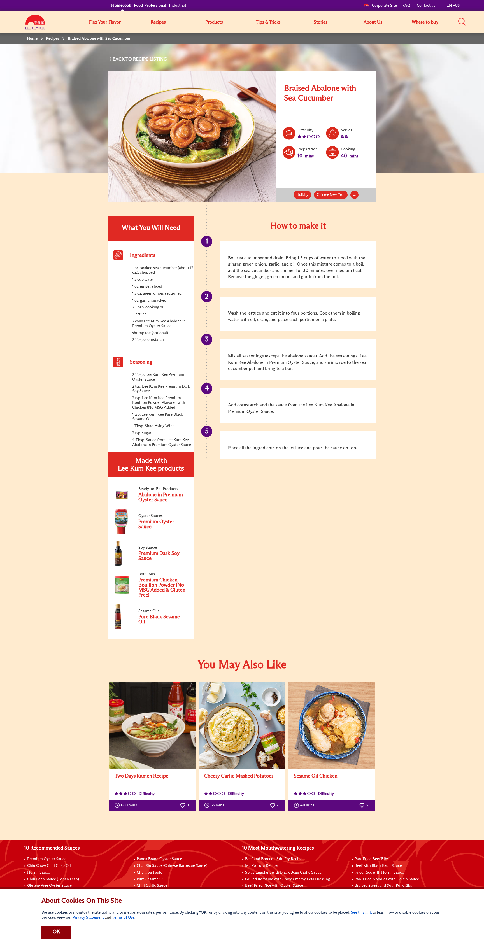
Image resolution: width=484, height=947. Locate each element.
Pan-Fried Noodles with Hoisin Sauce (387, 879)
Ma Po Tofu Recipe (261, 866)
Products (214, 22)
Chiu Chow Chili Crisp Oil (49, 866)
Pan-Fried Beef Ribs (372, 859)
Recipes (158, 22)
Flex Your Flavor (105, 22)
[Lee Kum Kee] (35, 25)
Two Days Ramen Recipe (141, 776)
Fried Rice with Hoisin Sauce (379, 872)
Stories (320, 22)
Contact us (426, 6)
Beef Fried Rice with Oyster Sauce (274, 886)
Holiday (302, 195)
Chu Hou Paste (149, 872)
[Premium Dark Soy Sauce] (151, 565)
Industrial (177, 5)
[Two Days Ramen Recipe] (152, 725)
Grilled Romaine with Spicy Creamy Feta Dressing (287, 879)
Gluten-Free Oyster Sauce (49, 886)
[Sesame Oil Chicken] (331, 725)
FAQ (406, 6)
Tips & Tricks (268, 22)
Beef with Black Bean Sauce (378, 866)
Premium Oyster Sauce (46, 859)
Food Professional (150, 5)
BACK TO (123, 59)
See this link (361, 913)
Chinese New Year (331, 195)
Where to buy (425, 22)
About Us (373, 22)
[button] (462, 22)
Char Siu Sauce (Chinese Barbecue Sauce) (172, 866)
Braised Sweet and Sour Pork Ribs (383, 886)
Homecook (121, 5)
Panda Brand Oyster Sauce (159, 859)
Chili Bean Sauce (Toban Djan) (53, 879)
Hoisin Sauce (38, 872)
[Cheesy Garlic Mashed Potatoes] (242, 725)
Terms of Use (123, 918)
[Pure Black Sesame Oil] (151, 628)
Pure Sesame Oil (151, 879)
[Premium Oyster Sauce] (151, 533)
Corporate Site (384, 6)
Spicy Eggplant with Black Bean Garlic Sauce (283, 872)
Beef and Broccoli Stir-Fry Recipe (273, 859)
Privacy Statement (88, 918)
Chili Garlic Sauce (152, 886)
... (354, 195)
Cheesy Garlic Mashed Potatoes (238, 776)
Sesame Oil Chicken (316, 776)
